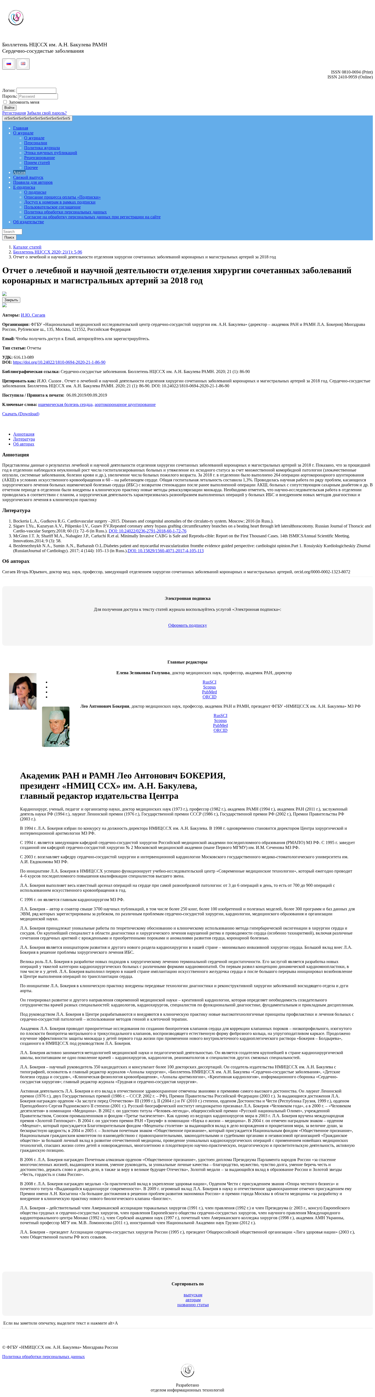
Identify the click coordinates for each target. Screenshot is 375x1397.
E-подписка (24, 187)
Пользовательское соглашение (52, 207)
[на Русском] (8, 66)
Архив (19, 172)
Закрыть (11, 300)
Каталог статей (27, 247)
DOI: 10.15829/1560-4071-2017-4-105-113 (166, 550)
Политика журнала (42, 147)
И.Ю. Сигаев (33, 315)
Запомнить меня (23, 102)
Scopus (209, 687)
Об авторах (23, 444)
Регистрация (14, 113)
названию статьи (193, 1304)
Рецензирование (39, 157)
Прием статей (37, 162)
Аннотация (23, 434)
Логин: (8, 90)
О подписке (35, 192)
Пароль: (9, 96)
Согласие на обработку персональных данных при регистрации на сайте (92, 217)
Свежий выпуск (28, 177)
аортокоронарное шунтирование (125, 404)
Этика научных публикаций (50, 152)
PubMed (209, 692)
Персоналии (35, 142)
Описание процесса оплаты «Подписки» (62, 197)
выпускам (193, 1294)
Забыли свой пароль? (47, 113)
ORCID (210, 697)
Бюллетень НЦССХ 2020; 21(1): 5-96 (47, 252)
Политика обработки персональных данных (65, 212)
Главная (20, 128)
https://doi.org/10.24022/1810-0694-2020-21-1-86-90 (59, 362)
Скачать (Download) (20, 413)
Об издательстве (28, 221)
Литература (24, 439)
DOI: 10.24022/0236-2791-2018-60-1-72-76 (147, 531)
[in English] (23, 66)
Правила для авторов (33, 182)
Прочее (31, 167)
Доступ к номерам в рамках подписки (60, 202)
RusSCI (209, 682)
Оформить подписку (187, 625)
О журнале (23, 133)
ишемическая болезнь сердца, (66, 404)
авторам (193, 1299)
